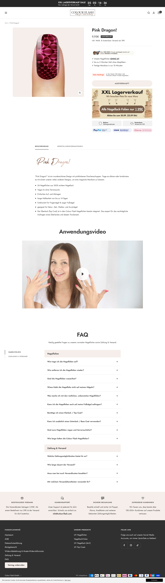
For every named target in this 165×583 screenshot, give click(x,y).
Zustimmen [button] (154, 580)
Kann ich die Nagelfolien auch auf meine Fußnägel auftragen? (74, 404)
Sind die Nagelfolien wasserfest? (61, 378)
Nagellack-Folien (81, 539)
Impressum (9, 534)
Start (6, 23)
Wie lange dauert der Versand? (61, 464)
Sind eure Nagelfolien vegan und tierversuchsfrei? (69, 430)
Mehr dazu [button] (68, 580)
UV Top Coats (79, 547)
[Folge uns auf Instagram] (131, 545)
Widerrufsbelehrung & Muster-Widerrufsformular (24, 551)
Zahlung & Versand (18, 356)
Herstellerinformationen (70, 146)
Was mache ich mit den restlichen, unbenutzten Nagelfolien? (74, 395)
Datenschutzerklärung (13, 543)
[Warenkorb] (159, 13)
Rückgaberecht (11, 547)
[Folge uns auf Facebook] (124, 545)
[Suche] (149, 13)
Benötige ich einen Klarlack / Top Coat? (65, 412)
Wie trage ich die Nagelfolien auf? (62, 361)
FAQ (7, 559)
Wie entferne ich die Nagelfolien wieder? (65, 370)
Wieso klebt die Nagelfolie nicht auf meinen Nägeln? (70, 387)
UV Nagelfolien (80, 534)
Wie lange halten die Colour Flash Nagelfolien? (68, 438)
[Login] (154, 13)
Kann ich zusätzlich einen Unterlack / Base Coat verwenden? (74, 421)
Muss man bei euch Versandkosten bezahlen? (67, 473)
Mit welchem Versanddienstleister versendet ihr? (68, 481)
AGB (7, 539)
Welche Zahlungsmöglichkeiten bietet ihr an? (67, 456)
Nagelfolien (14, 352)
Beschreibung (42, 146)
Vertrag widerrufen (16, 565)
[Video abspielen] (82, 274)
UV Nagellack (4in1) (82, 543)
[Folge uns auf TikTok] (137, 545)
